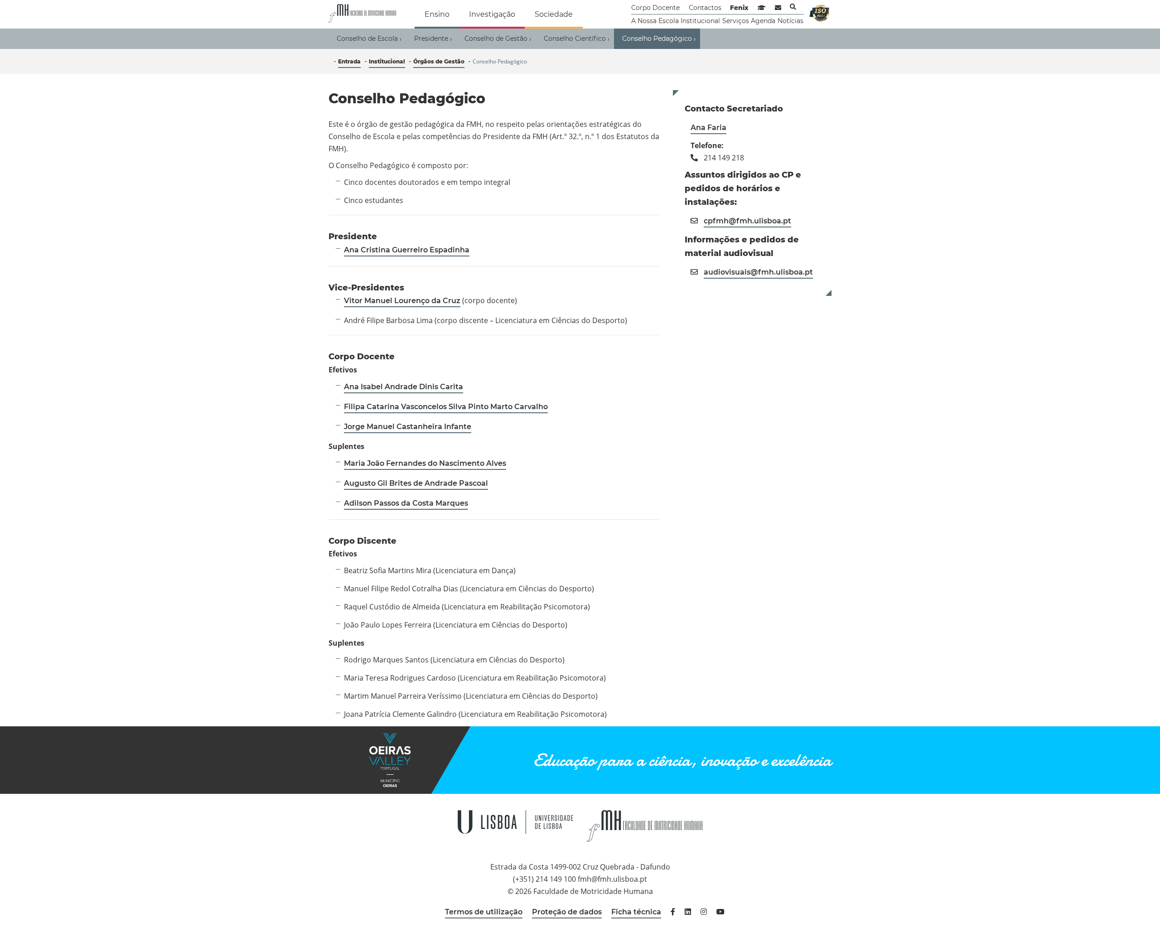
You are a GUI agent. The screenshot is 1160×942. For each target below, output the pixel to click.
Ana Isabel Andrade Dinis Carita (403, 386)
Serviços (735, 21)
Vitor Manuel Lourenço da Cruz (402, 300)
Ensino (437, 14)
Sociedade (554, 14)
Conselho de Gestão (497, 38)
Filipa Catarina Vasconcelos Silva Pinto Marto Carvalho (446, 406)
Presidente (433, 38)
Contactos (705, 8)
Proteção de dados (567, 912)
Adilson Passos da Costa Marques (406, 503)
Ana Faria (708, 127)
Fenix (739, 8)
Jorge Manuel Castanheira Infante (407, 426)
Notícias (790, 21)
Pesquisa (793, 7)
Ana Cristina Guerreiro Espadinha (406, 250)
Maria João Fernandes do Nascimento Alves (425, 463)
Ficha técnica (636, 912)
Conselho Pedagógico (659, 38)
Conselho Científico (576, 38)
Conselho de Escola (369, 38)
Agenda (763, 21)
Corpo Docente (655, 8)
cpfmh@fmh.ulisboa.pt (747, 221)
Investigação (492, 14)
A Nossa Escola (655, 21)
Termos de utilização (483, 912)
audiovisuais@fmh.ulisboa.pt (758, 272)
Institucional (700, 21)
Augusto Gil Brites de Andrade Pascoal (416, 483)
